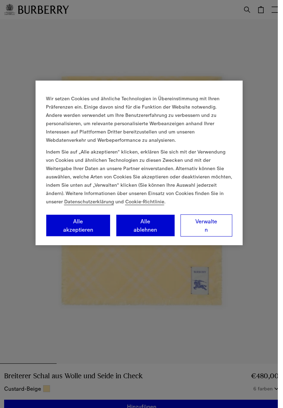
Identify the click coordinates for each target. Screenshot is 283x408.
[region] (139, 163)
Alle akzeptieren (78, 225)
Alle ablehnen (145, 225)
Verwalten (206, 225)
